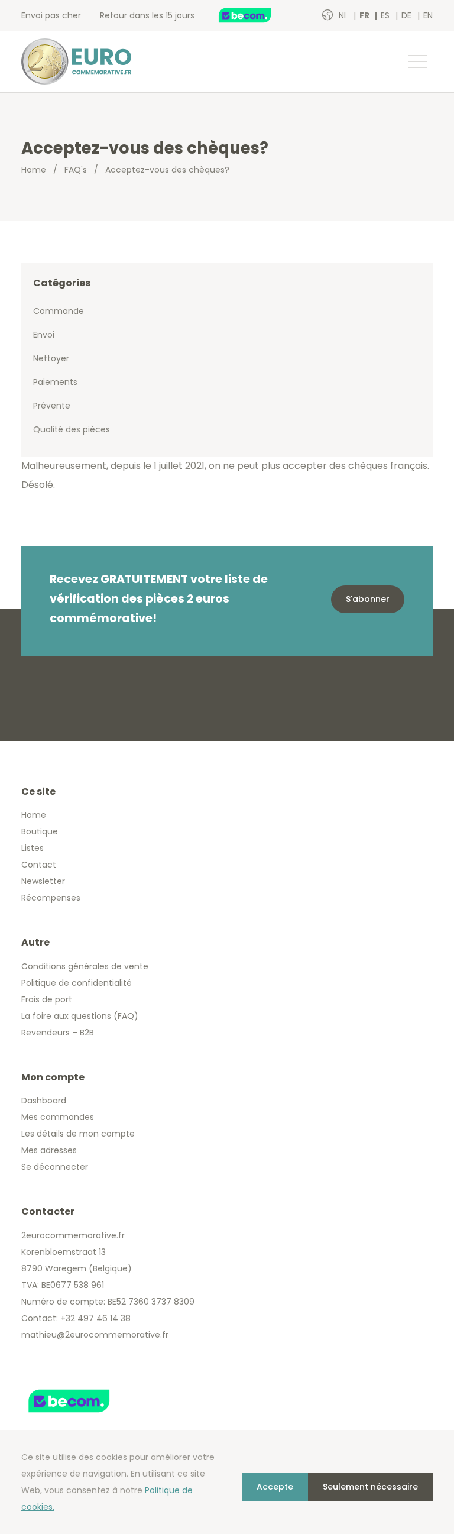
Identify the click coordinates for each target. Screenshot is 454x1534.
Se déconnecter (54, 1167)
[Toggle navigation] (417, 61)
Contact (38, 864)
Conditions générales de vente (84, 966)
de (407, 15)
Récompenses (50, 898)
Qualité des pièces (71, 429)
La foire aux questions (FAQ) (79, 1016)
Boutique (39, 831)
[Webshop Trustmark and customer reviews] (257, 15)
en (428, 15)
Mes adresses (49, 1150)
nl (344, 15)
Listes (32, 848)
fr (365, 15)
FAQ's (75, 170)
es (386, 15)
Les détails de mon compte (78, 1134)
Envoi (43, 335)
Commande (58, 311)
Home (33, 170)
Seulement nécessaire (370, 1487)
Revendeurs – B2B (57, 1032)
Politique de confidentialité (76, 983)
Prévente (51, 406)
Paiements (55, 382)
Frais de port (46, 999)
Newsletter (43, 881)
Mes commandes (57, 1117)
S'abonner (368, 599)
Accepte (275, 1487)
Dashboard (43, 1100)
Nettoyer (51, 358)
